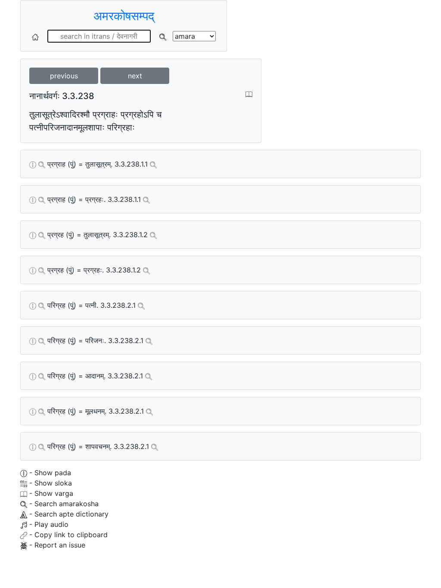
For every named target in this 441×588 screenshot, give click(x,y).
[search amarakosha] (162, 36)
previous (64, 75)
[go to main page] (35, 36)
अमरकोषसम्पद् (123, 16)
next (135, 75)
